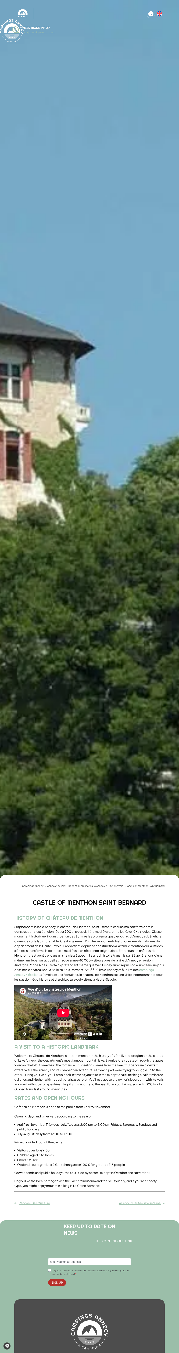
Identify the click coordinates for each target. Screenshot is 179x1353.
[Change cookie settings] (6, 1345)
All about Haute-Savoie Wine (140, 1203)
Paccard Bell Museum (34, 1203)
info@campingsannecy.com (39, 32)
